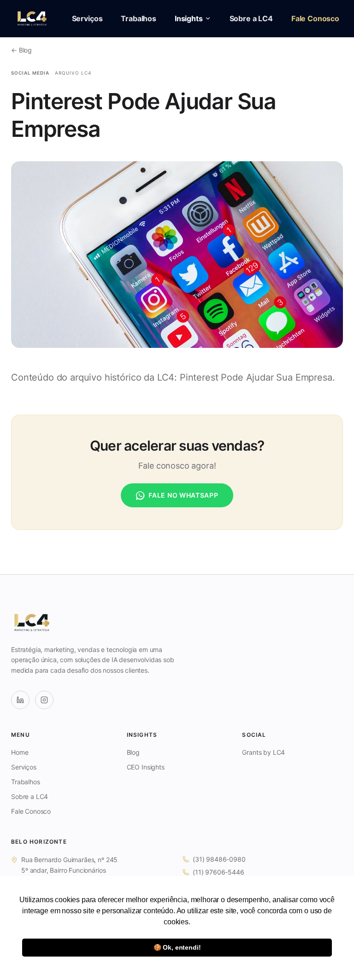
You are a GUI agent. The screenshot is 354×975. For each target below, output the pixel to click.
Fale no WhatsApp (183, 495)
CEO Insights (146, 767)
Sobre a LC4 (251, 18)
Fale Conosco (315, 18)
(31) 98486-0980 (219, 859)
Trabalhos (138, 18)
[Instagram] (44, 700)
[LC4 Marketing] (32, 18)
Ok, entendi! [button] (177, 947)
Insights (189, 18)
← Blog (21, 50)
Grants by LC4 (263, 752)
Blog (133, 752)
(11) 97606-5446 (218, 872)
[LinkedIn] (20, 700)
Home (19, 752)
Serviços (87, 18)
